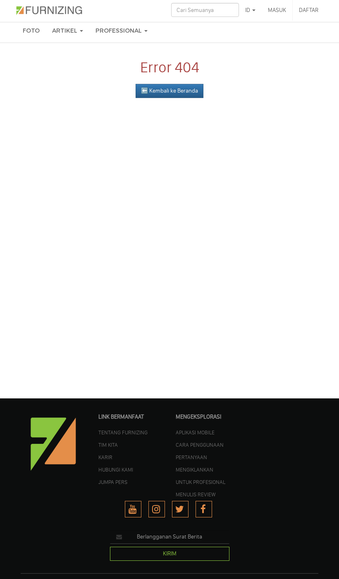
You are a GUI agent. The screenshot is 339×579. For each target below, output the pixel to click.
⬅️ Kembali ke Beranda (169, 90)
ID (248, 10)
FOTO (31, 31)
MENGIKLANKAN (194, 469)
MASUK (277, 10)
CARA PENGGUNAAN (200, 444)
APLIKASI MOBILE (195, 432)
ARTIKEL (65, 31)
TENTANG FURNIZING (123, 432)
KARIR (105, 457)
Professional (119, 31)
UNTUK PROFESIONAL (200, 482)
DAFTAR (308, 10)
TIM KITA (108, 444)
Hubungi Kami (115, 469)
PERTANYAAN (191, 457)
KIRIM (170, 553)
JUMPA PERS (112, 482)
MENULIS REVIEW (196, 494)
